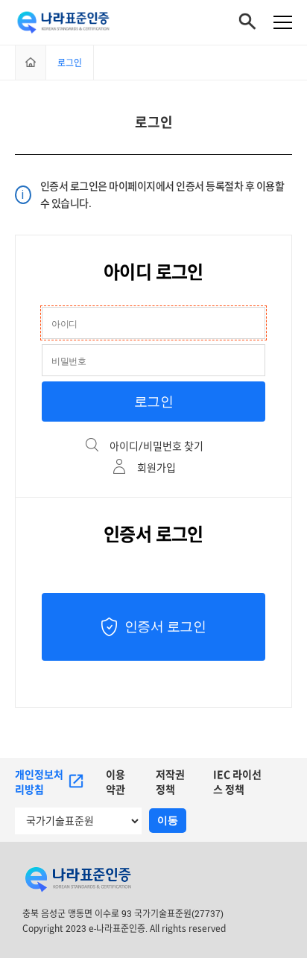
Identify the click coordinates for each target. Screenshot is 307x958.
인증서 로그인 (165, 626)
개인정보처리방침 (39, 781)
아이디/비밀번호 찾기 (156, 446)
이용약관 (115, 781)
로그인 (154, 401)
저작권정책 (170, 781)
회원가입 (156, 467)
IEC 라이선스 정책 (237, 781)
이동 (167, 820)
